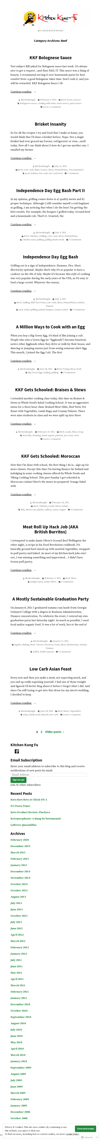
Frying (66, 369)
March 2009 (18, 1093)
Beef (63, 99)
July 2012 (16, 922)
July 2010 (16, 1029)
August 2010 (18, 1023)
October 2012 (19, 916)
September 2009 (21, 1067)
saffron (48, 509)
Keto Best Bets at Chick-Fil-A (29, 799)
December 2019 (20, 846)
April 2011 (17, 979)
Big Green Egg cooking (39, 372)
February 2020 (20, 840)
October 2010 (19, 1010)
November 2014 (20, 878)
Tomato (49, 306)
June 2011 (17, 966)
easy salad (24, 309)
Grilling (42, 236)
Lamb (68, 432)
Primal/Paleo (61, 169)
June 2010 (17, 1036)
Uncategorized (76, 169)
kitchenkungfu (28, 99)
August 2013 (18, 897)
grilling (33, 309)
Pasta (69, 99)
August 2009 (18, 1074)
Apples (17, 644)
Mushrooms (73, 644)
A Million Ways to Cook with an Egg (50, 327)
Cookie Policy (72, 1134)
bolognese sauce (28, 103)
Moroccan (31, 509)
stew (76, 435)
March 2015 (18, 852)
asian (25, 714)
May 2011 (16, 972)
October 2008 (19, 1118)
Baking (25, 644)
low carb (43, 173)
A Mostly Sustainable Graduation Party (50, 599)
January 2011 (19, 998)
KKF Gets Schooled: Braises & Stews (50, 389)
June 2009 (17, 1086)
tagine (63, 509)
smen (55, 509)
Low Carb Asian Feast (50, 669)
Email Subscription (26, 760)
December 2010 (20, 1004)
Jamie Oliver (50, 581)
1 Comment (73, 173)
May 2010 (16, 1042)
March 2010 (18, 1055)
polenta (59, 435)
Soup (80, 432)
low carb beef (55, 173)
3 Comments (69, 373)
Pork (79, 369)
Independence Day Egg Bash (50, 257)
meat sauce (63, 103)
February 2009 (20, 1099)
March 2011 (18, 985)
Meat (51, 169)
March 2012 (18, 941)
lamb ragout (48, 435)
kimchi (45, 714)
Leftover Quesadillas (24, 825)
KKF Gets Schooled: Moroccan (50, 456)
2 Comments (75, 240)
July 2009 (16, 1080)
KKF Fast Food (38, 302)
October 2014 (19, 884)
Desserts (49, 644)
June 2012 (17, 928)
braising (37, 435)
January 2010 (19, 1061)
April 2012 (17, 935)
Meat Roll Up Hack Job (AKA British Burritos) (50, 529)
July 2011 (16, 960)
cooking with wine (47, 103)
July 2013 (16, 903)
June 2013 (17, 909)
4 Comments (76, 510)
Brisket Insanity (50, 124)
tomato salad (61, 309)
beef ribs (27, 435)
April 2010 (17, 1048)
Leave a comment (52, 107)
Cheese (39, 644)
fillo (23, 509)
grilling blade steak (54, 239)
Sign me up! (18, 779)
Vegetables (75, 711)
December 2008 (20, 1112)
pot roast (68, 435)
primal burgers (46, 309)
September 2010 (21, 1017)
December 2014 (20, 871)
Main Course (41, 169)
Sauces (77, 99)
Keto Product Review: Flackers (30, 812)
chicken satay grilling (33, 239)
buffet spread (47, 651)
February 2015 (20, 859)
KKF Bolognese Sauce (50, 57)
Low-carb (28, 169)
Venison (49, 648)
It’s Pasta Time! (20, 806)
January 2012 (19, 954)
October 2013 (19, 890)
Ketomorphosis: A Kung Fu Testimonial (36, 818)
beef (27, 173)
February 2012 (20, 947)
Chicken (34, 236)
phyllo (40, 509)
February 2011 (20, 991)
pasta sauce (76, 103)
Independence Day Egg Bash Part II (50, 190)
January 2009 (19, 1105)
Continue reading (21, 92)
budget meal (36, 581)
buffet (36, 651)
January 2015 (19, 865)
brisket (34, 173)
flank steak (34, 714)
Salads (81, 302)
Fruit (56, 644)
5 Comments (67, 582)
